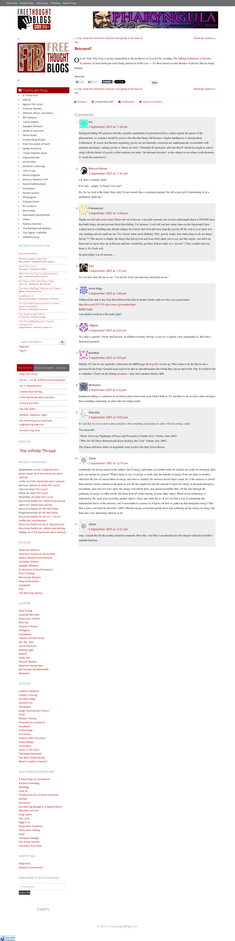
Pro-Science (29, 206)
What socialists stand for (33, 258)
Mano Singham (31, 175)
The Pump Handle (29, 841)
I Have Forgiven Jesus (35, 153)
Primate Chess (31, 201)
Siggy (44, 317)
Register (24, 346)
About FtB (12, 3)
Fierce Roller (30, 135)
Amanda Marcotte (29, 614)
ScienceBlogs (26, 742)
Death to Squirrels (33, 130)
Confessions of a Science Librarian (38, 794)
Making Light (26, 650)
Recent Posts (69, 3)
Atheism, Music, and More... (39, 113)
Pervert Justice (31, 192)
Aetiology (24, 787)
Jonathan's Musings (34, 166)
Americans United (29, 618)
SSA (21, 589)
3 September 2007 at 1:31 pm (107, 271)
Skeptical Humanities (31, 665)
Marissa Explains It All (35, 179)
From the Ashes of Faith (36, 144)
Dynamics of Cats (29, 810)
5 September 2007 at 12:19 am (108, 463)
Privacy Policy (27, 3)
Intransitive (29, 161)
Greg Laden (25, 814)
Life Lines (24, 818)
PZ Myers (43, 269)
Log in (22, 350)
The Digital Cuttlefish (35, 232)
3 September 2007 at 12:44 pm (108, 213)
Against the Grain (33, 104)
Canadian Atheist (29, 561)
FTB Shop (55, 3)
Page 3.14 (24, 822)
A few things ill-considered (34, 779)
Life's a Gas (29, 170)
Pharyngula (29, 197)
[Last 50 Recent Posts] (28, 253)
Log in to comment (152, 101)
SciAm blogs (26, 730)
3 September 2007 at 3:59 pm (107, 358)
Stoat (22, 834)
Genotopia (25, 706)
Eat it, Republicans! (31, 385)
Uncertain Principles (30, 845)
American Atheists (29, 550)
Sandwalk (24, 585)
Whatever (24, 673)
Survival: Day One (30, 430)
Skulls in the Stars (29, 749)
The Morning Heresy (30, 593)
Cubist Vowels (31, 122)
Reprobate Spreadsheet (36, 214)
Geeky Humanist (32, 148)
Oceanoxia (29, 188)
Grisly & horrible (29, 403)
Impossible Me (31, 157)
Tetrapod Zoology (29, 838)
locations (122, 373)
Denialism (24, 802)
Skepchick (24, 863)
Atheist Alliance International (35, 557)
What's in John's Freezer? (33, 761)
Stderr (26, 219)
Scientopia (25, 745)
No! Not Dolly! (27, 409)
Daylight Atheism (32, 126)
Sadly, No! (24, 657)
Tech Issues (42, 3)
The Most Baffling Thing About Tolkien (40, 288)
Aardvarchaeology (29, 783)
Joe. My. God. (26, 642)
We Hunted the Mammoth (34, 669)
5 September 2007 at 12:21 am (108, 529)
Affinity (27, 99)
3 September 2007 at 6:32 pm (107, 390)
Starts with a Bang (29, 830)
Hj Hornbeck (54, 299)
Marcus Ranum (41, 276)
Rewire (23, 653)
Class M (23, 791)
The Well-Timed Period (32, 757)
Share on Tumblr (107, 81)
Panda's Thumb (28, 718)
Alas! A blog (25, 610)
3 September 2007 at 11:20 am (108, 127)
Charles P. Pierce (28, 626)
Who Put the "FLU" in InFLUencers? (38, 273)
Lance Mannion (27, 646)
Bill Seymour (30, 117)
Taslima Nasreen (32, 223)
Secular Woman (28, 661)
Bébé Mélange (45, 284)
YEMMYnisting (31, 237)
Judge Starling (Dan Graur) (34, 710)
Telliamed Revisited (30, 753)
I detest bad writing (31, 391)
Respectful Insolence (31, 826)
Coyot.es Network (29, 691)
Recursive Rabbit (28, 501)
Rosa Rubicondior (29, 581)
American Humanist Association (37, 554)
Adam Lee (48, 327)
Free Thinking (26, 573)
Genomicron (26, 702)
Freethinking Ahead (34, 139)
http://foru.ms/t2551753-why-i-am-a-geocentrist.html (107, 304)
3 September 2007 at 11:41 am (108, 173)
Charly (39, 291)
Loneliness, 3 (26, 295)
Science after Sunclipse (32, 738)
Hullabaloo (25, 634)
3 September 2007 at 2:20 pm (107, 330)
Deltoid (23, 798)
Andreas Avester (32, 108)
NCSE (22, 714)
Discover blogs (27, 698)
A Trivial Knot (30, 95)
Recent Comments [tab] (44, 367)
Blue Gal (23, 622)
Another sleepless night (33, 414)
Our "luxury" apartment (32, 313)
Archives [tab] (61, 367)
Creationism (128, 101)
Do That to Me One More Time (36, 281)
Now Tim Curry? (27, 266)
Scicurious (25, 734)
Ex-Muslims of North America (35, 569)
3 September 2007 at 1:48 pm (107, 293)
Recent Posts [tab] (25, 367)
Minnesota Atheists (30, 577)
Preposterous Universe (32, 722)
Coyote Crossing (28, 695)
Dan (91, 266)
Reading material (204, 38)
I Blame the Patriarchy (31, 638)
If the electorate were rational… (38, 397)
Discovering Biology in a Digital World (40, 806)
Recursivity (29, 210)
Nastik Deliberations (34, 184)
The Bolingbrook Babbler (37, 228)
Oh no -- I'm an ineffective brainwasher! (43, 380)
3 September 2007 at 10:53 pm (108, 417)
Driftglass (24, 630)
